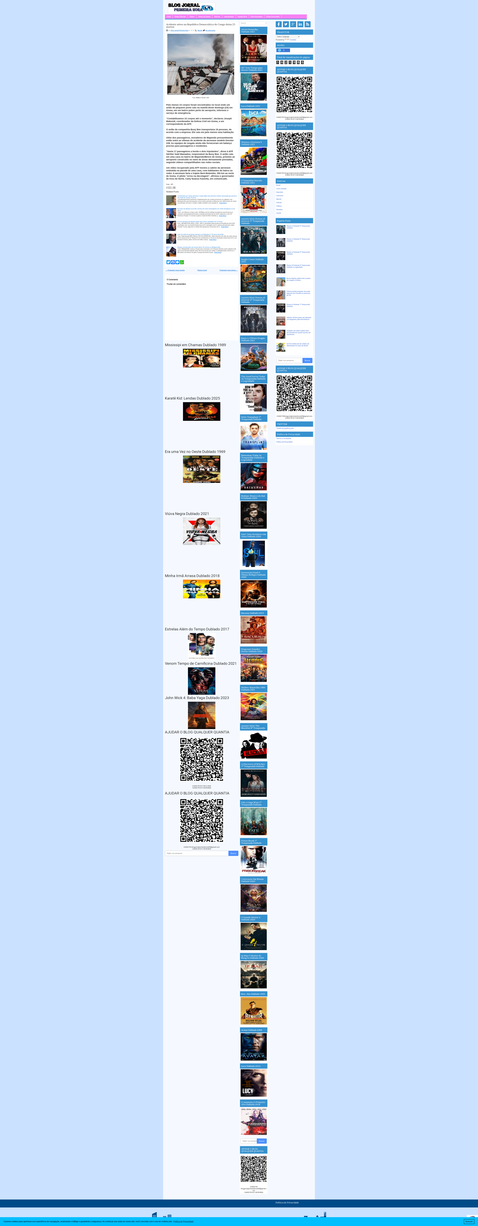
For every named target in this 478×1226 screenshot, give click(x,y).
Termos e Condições (283, 438)
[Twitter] (286, 27)
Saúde (278, 213)
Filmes (192, 16)
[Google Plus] (293, 27)
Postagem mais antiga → (229, 270)
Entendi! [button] (469, 1222)
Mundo (200, 30)
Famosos (279, 196)
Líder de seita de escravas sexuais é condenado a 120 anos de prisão (200, 234)
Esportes (279, 192)
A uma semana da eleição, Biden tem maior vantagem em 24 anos (199, 221)
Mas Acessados (256, 16)
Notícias (217, 16)
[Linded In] (300, 27)
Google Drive (242, 16)
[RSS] (308, 27)
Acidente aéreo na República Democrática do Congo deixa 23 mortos (200, 25)
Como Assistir (281, 189)
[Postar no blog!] (169, 187)
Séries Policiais (180, 16)
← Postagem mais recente (175, 270)
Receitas (279, 209)
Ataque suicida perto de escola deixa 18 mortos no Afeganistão (198, 247)
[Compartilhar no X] (172, 187)
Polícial (278, 203)
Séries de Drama (204, 16)
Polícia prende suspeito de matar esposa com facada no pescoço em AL (298, 293)
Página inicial (202, 270)
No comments (210, 30)
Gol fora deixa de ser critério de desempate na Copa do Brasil (298, 345)
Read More (223, 203)
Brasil (278, 185)
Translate (293, 40)
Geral (169, 16)
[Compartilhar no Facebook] (174, 187)
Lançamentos (229, 16)
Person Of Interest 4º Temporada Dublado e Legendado (298, 266)
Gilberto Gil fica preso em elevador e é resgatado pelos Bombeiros (299, 318)
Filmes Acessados (273, 16)
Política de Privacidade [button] (183, 1221)
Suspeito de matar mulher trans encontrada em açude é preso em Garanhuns (299, 332)
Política (279, 206)
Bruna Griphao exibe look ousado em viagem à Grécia (299, 279)
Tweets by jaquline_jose (285, 428)
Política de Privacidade (284, 442)
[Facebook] (279, 27)
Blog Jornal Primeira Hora (179, 30)
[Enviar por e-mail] (167, 187)
